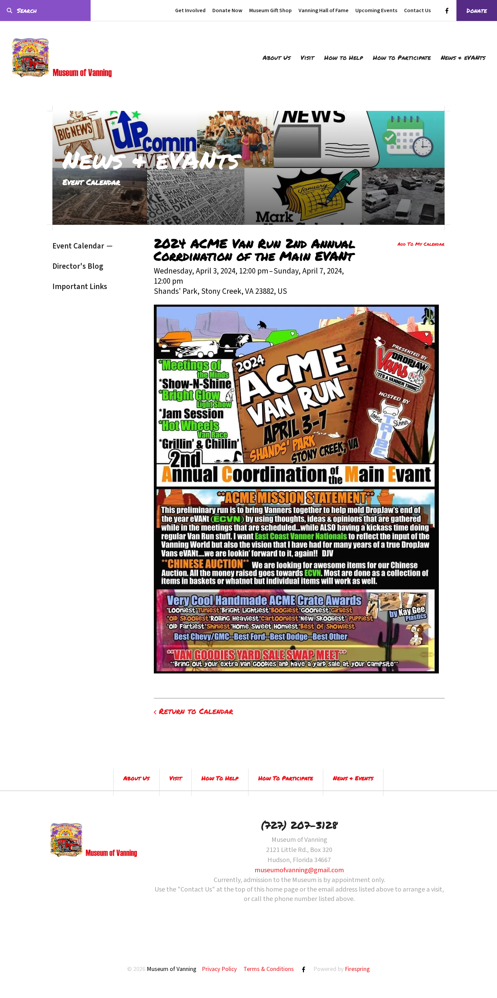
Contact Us (417, 10)
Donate (477, 10)
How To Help (220, 778)
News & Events (353, 778)
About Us (276, 57)
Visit (307, 57)
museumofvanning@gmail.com (299, 870)
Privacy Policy (219, 969)
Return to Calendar (196, 710)
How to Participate (402, 57)
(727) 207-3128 (299, 825)
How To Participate (285, 778)
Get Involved (190, 10)
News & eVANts (463, 57)
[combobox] (45, 10)
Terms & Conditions (268, 969)
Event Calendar (78, 246)
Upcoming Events (376, 10)
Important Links (79, 286)
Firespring (357, 969)
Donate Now (227, 10)
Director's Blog (77, 266)
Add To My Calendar (421, 243)
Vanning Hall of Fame (324, 10)
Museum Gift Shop (270, 10)
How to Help (343, 57)
